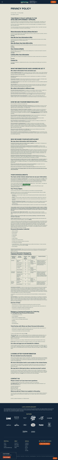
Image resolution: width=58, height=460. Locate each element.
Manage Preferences (26, 184)
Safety (15, 447)
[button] (2, 2)
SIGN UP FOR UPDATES (44, 443)
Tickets (5, 444)
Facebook (26, 444)
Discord (26, 447)
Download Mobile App (8, 447)
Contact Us (14, 60)
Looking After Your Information (20, 54)
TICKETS (53, 1)
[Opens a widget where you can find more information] (55, 458)
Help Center (16, 444)
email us (30, 219)
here (43, 178)
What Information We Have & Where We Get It (24, 31)
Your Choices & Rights (17, 49)
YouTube (26, 450)
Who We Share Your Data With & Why (22, 43)
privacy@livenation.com (15, 383)
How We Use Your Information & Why (21, 37)
